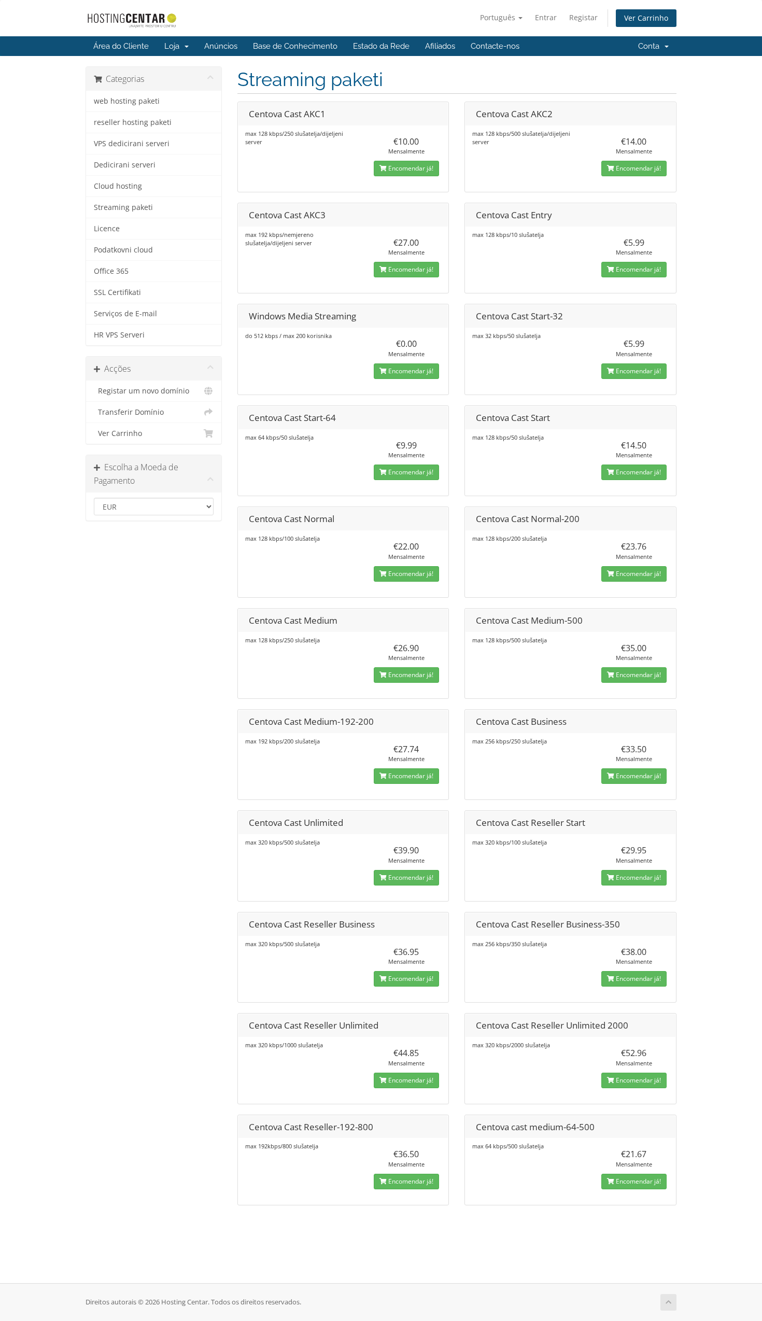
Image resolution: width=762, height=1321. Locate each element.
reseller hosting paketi (133, 122)
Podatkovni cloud (123, 250)
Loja (174, 46)
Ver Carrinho (646, 18)
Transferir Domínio (129, 412)
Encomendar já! (410, 168)
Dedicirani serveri (125, 165)
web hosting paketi (127, 101)
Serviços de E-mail (125, 313)
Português (498, 17)
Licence (107, 228)
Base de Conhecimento (295, 46)
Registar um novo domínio (141, 391)
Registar (583, 17)
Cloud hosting (118, 186)
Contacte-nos (495, 46)
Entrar (546, 17)
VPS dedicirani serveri (132, 143)
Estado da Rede (381, 46)
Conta (651, 46)
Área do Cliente (121, 46)
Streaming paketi (123, 207)
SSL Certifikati (117, 292)
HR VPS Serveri (119, 335)
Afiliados (440, 46)
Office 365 (111, 271)
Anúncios (220, 46)
